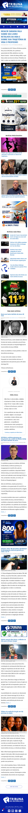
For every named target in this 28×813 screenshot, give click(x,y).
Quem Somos (11, 806)
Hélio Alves (17, 806)
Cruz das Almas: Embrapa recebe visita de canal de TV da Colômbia (18, 266)
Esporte (10, 643)
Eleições (11, 553)
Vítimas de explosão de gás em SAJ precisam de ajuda (12, 712)
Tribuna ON (11, 44)
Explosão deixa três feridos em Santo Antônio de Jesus (18, 275)
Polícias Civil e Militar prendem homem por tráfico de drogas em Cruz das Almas (18, 244)
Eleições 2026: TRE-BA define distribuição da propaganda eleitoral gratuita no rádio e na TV (14, 550)
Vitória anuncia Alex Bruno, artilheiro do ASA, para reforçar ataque (13, 640)
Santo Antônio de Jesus (14, 317)
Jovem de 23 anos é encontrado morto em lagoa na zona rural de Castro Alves (18, 236)
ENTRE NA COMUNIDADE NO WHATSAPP (12, 96)
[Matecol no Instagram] (14, 101)
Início (7, 806)
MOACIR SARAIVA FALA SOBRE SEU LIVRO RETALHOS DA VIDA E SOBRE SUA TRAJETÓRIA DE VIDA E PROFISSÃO (13, 36)
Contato (21, 806)
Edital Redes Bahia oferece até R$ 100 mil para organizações (18, 259)
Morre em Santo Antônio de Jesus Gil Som (12, 315)
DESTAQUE (11, 715)
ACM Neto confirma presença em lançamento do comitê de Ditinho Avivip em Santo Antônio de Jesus (13, 439)
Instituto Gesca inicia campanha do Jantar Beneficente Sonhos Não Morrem (16, 252)
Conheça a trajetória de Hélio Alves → (14, 432)
